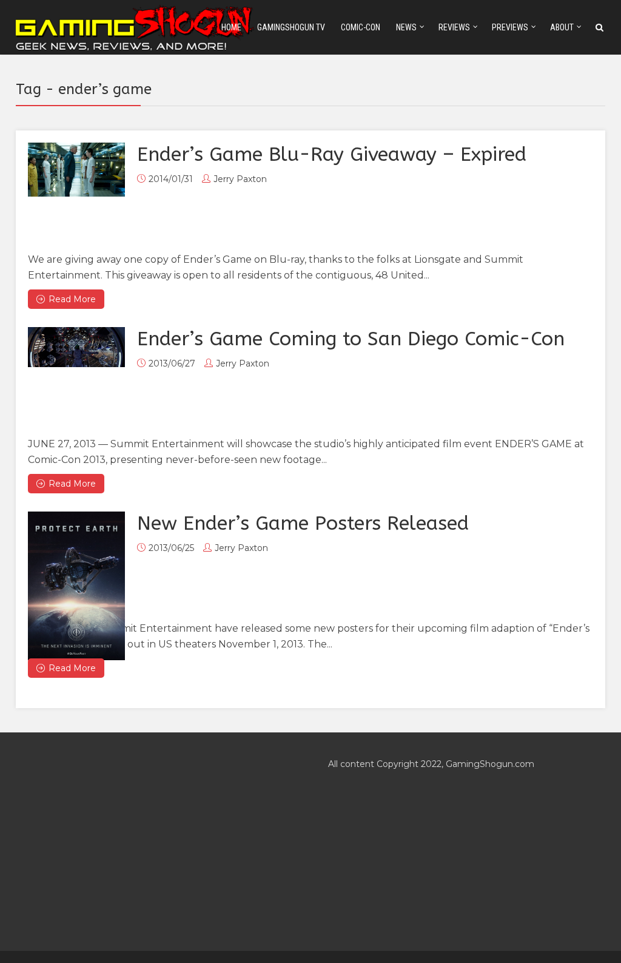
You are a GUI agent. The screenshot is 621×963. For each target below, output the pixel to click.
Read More (72, 299)
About (562, 27)
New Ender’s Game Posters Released (303, 523)
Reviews (454, 27)
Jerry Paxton (240, 179)
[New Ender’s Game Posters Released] (76, 586)
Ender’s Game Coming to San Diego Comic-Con (351, 339)
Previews (510, 27)
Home (231, 27)
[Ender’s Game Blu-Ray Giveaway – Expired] (76, 170)
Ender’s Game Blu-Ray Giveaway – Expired (331, 154)
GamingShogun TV (291, 27)
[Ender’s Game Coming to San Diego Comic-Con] (76, 347)
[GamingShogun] (136, 26)
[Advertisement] (154, 842)
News (406, 27)
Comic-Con (360, 27)
